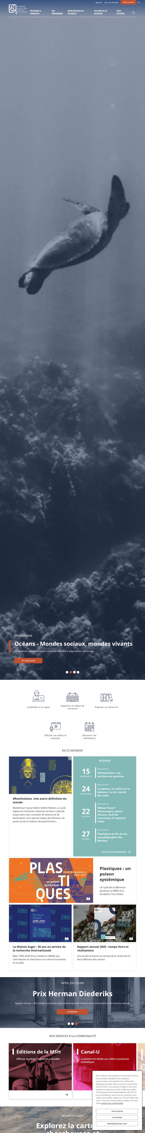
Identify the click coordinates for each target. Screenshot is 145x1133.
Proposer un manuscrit (106, 699)
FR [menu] (138, 2)
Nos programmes (57, 12)
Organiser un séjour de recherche (72, 699)
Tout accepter (117, 1111)
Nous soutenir (120, 12)
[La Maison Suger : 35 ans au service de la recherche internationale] (40, 938)
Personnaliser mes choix (117, 1124)
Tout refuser (117, 1117)
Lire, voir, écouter (111, 2)
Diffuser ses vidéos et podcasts (55, 729)
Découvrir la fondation (35, 12)
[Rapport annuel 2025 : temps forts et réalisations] (104, 938)
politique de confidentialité (112, 1103)
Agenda (98, 2)
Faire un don (128, 2)
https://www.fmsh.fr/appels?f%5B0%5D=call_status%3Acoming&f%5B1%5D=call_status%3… (72, 1011)
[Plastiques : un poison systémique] (72, 880)
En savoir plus (28, 660)
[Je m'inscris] (40, 806)
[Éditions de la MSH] (40, 1071)
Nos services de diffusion (100, 12)
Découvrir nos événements (89, 729)
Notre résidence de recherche (76, 12)
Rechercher (133, 12)
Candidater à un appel (38, 699)
